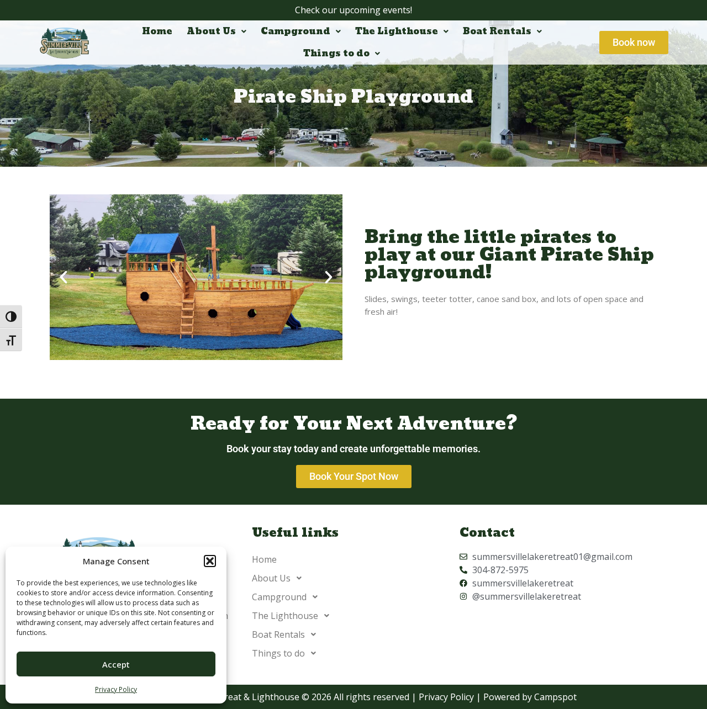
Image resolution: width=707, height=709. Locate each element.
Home (157, 31)
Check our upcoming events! (353, 10)
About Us (211, 31)
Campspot (555, 697)
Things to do (336, 53)
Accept (116, 664)
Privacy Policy (116, 689)
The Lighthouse (396, 31)
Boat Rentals (497, 31)
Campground (295, 31)
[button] (209, 561)
